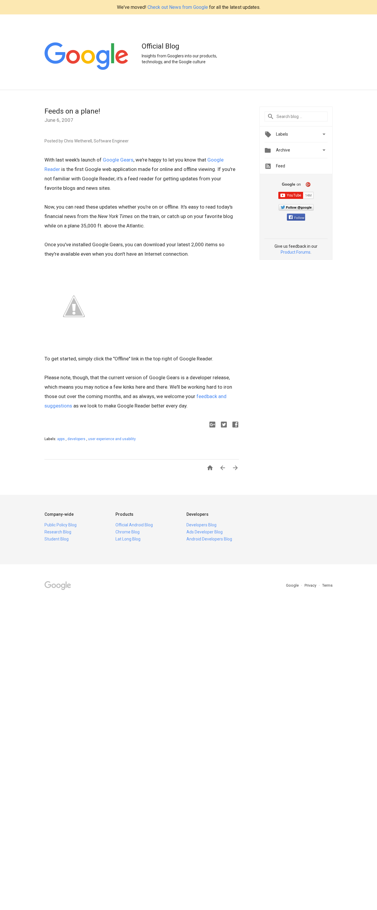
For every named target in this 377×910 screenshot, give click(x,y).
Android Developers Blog (209, 539)
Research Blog (57, 532)
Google (293, 585)
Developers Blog (201, 525)
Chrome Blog (127, 532)
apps (61, 439)
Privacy (311, 585)
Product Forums (295, 252)
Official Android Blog (134, 525)
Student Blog (56, 539)
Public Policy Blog (60, 525)
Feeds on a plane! (72, 111)
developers (76, 439)
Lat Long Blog (127, 539)
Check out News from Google (178, 7)
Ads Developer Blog (204, 532)
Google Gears (118, 160)
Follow (299, 218)
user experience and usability (112, 439)
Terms (327, 585)
